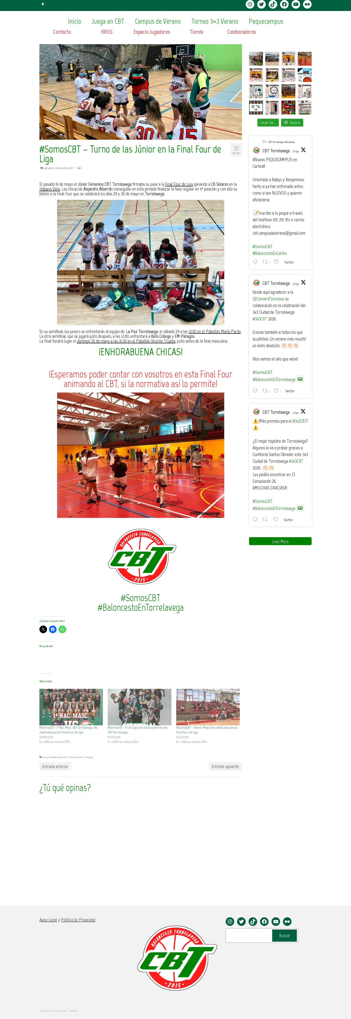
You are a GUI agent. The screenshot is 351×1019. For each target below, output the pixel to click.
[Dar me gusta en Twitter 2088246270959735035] (277, 519)
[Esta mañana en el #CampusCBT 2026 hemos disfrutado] (272, 59)
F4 (68, 757)
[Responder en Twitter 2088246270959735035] (256, 519)
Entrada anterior (55, 766)
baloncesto (45, 757)
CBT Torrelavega (276, 151)
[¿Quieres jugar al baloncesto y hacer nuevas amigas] (288, 107)
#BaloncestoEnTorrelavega (274, 379)
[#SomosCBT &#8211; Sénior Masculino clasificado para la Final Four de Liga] (208, 707)
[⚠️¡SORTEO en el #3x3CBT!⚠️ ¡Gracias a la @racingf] (256, 91)
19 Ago (295, 151)
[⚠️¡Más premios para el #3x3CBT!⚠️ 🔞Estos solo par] (272, 107)
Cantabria (53, 757)
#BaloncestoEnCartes (270, 253)
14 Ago (295, 412)
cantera (60, 757)
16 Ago (295, 284)
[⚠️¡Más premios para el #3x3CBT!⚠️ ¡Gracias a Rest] (272, 91)
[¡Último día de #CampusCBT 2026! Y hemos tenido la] (256, 59)
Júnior (80, 757)
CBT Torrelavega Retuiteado (281, 142)
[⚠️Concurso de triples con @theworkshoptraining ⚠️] (305, 107)
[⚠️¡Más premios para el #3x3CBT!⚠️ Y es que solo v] (288, 75)
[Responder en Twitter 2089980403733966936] (256, 261)
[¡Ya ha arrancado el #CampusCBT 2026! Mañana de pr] (305, 59)
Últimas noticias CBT (64, 168)
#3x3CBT (260, 319)
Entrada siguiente (225, 766)
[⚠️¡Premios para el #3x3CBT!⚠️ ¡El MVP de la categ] (305, 91)
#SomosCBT (263, 246)
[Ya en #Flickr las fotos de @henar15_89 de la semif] (288, 91)
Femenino (74, 757)
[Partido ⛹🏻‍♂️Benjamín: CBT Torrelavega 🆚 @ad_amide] (256, 107)
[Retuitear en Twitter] (264, 141)
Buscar (284, 935)
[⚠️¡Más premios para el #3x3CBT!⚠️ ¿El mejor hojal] (272, 75)
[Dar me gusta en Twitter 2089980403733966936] (277, 261)
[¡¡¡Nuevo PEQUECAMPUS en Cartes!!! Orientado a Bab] (305, 75)
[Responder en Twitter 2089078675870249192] (256, 390)
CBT (65, 757)
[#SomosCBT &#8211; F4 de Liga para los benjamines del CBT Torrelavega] (139, 707)
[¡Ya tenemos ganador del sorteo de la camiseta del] (288, 59)
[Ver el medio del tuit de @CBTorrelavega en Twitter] (300, 379)
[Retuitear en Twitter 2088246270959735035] (266, 519)
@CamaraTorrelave (268, 299)
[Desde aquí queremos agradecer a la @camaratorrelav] (256, 75)
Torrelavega (88, 757)
